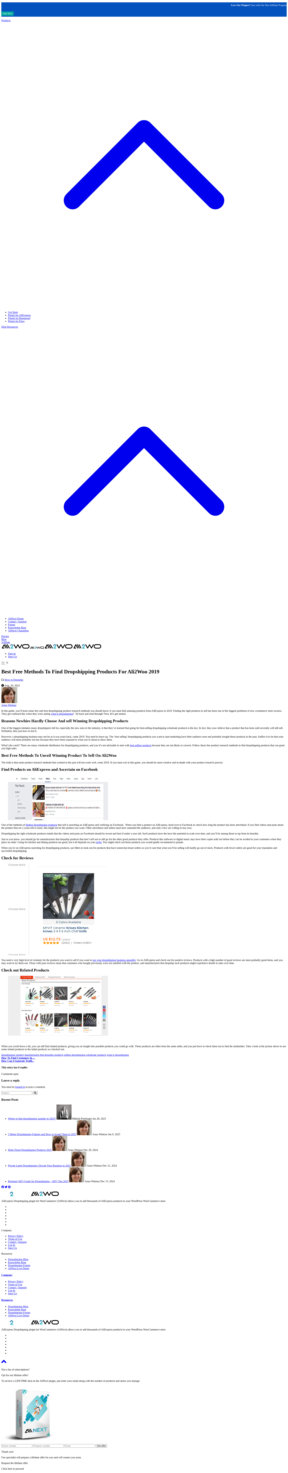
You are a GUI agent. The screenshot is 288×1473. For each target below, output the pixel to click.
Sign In (12, 653)
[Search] (35, 1093)
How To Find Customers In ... (18, 1058)
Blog (3, 639)
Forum (11, 624)
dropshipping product (12, 1055)
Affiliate (5, 642)
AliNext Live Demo (18, 1268)
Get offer (101, 1446)
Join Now (7, 13)
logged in (20, 1087)
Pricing (5, 636)
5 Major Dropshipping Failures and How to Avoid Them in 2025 (42, 1134)
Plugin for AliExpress (19, 315)
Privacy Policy (15, 1236)
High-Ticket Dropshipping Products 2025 (30, 1150)
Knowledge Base (17, 627)
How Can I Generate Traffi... (17, 1061)
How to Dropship (14, 679)
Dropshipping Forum (19, 1265)
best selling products (140, 745)
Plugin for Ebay (16, 321)
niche (99, 842)
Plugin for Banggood (19, 318)
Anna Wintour (8, 705)
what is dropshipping (62, 713)
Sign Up (12, 656)
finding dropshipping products (41, 824)
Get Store (13, 312)
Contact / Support (17, 621)
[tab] (144, 1275)
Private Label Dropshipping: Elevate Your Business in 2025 (39, 1165)
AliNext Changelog (18, 630)
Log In (11, 1245)
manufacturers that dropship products (43, 1055)
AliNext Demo (16, 618)
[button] (6, 1275)
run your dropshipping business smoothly (114, 960)
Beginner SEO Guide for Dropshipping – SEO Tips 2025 (38, 1181)
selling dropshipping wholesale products (85, 1055)
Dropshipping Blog (18, 1259)
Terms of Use (15, 1239)
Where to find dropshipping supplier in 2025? (32, 1118)
